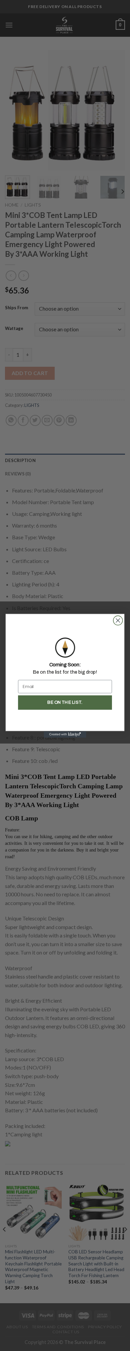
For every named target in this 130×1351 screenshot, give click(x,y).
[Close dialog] (118, 620)
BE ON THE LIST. (64, 702)
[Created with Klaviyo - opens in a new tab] (65, 734)
